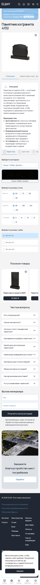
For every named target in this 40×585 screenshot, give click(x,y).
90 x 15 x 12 (9, 236)
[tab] (9, 152)
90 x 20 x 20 (10, 249)
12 (34, 218)
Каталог (5, 518)
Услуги (4, 522)
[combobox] (19, 165)
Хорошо (20, 571)
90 (16, 198)
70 (23, 193)
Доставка (29, 525)
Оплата (28, 529)
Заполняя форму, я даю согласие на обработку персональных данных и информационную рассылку (20, 422)
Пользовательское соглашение (15, 504)
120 (31, 205)
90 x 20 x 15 (10, 242)
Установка (29, 533)
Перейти (20, 479)
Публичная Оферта (9, 512)
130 (16, 210)
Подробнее (28, 17)
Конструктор (17, 518)
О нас (14, 522)
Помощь (15, 531)
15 (16, 222)
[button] (20, 315)
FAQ (27, 545)
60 (16, 193)
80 (30, 193)
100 (23, 205)
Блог (14, 527)
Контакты (16, 535)
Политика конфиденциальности (15, 508)
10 (28, 218)
